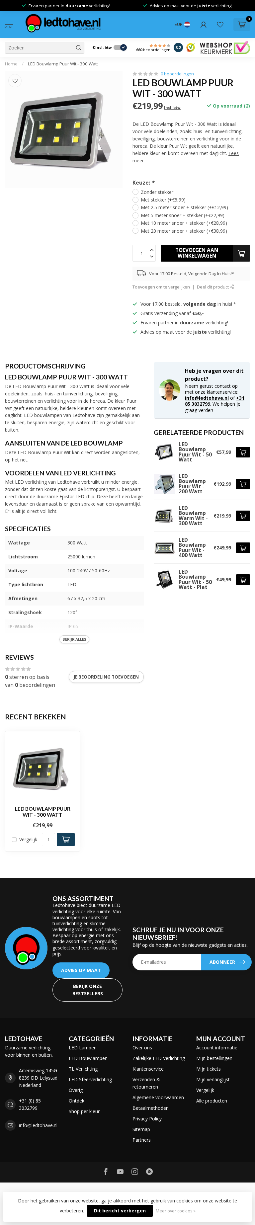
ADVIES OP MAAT (81, 970)
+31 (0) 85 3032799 (30, 1104)
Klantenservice (148, 1069)
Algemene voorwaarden (158, 1097)
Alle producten (211, 1101)
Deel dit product (213, 287)
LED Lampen (83, 1047)
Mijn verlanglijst (213, 1079)
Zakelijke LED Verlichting (158, 1058)
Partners (141, 1140)
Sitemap (141, 1129)
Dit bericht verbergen (120, 1210)
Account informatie (216, 1047)
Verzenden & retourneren (146, 1083)
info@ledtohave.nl (207, 398)
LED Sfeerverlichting (90, 1079)
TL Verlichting (83, 1069)
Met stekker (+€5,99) (163, 200)
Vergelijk (28, 839)
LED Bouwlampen (88, 1058)
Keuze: (143, 182)
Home (11, 64)
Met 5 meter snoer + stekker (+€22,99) (182, 215)
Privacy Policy (147, 1118)
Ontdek (76, 1101)
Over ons (142, 1047)
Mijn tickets (208, 1069)
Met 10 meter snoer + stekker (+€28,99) (184, 223)
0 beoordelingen (177, 74)
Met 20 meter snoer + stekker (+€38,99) (184, 231)
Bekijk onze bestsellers (87, 990)
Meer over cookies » (176, 1211)
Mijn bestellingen (214, 1058)
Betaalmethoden (150, 1108)
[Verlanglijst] (220, 24)
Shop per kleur (84, 1111)
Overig (76, 1090)
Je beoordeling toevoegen (106, 677)
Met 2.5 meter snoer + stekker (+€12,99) (184, 207)
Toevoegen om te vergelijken (161, 287)
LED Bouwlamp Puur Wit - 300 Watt (63, 64)
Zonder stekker (157, 192)
